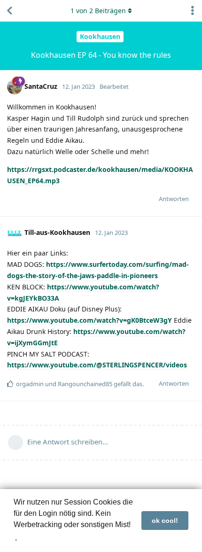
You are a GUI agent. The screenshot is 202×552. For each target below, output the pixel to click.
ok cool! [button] (165, 520)
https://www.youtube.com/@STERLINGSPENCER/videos (97, 364)
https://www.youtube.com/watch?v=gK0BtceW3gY (89, 320)
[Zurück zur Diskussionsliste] (9, 11)
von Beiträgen (98, 10)
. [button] (16, 537)
